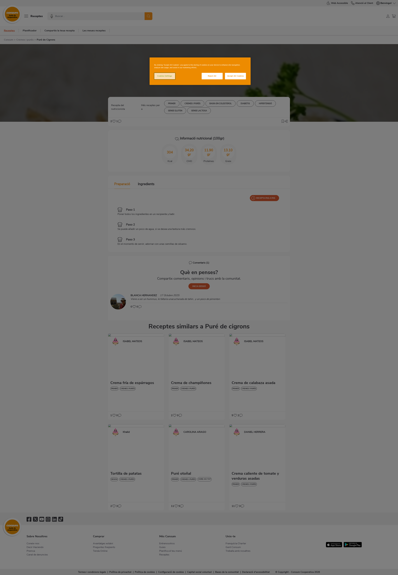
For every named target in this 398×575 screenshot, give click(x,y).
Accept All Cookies (235, 76)
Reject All (212, 76)
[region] (200, 71)
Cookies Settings (164, 76)
